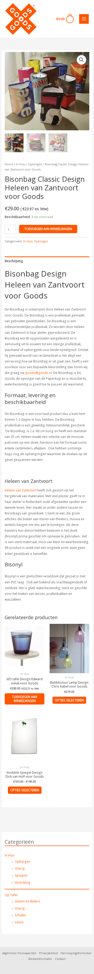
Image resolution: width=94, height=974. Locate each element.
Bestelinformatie (40, 959)
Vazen (19, 922)
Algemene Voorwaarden (19, 953)
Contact (60, 959)
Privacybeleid (48, 953)
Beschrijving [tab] (14, 261)
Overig (20, 868)
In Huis (10, 855)
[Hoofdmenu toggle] (84, 19)
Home (9, 164)
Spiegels (21, 875)
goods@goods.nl (38, 373)
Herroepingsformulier (76, 953)
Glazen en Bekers (27, 901)
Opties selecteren (69, 700)
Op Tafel (11, 895)
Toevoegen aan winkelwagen (48, 229)
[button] (81, 59)
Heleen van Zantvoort (21, 490)
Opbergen (22, 861)
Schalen (20, 915)
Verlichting (22, 882)
